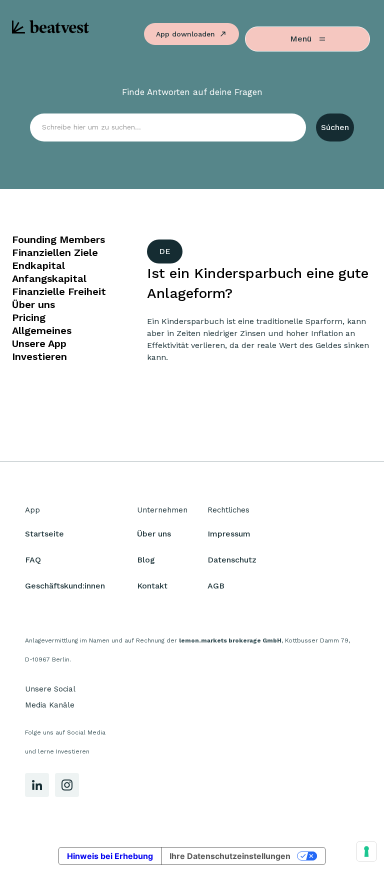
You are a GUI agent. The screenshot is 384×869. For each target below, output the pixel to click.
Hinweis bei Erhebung (110, 856)
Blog (146, 559)
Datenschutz (232, 559)
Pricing (29, 318)
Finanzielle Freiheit (59, 292)
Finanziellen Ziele (55, 252)
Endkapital (38, 266)
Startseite (44, 533)
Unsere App (39, 344)
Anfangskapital (49, 278)
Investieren (39, 356)
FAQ (33, 559)
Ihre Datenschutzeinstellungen (230, 856)
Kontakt (152, 585)
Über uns (33, 304)
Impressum (229, 533)
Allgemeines (42, 330)
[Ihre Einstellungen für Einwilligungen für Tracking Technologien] (366, 851)
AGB (216, 585)
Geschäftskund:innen (65, 585)
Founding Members (58, 240)
